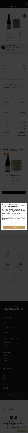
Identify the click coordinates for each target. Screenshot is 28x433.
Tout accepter (14, 227)
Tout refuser (23, 205)
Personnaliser (14, 223)
